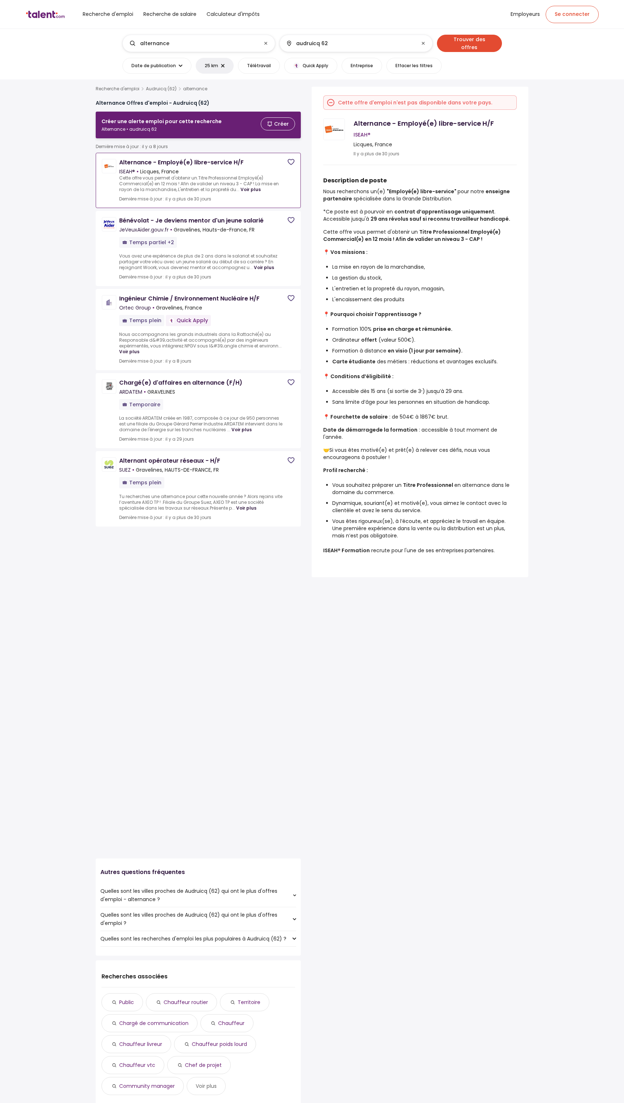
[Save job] (291, 162)
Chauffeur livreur (140, 1044)
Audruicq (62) (161, 89)
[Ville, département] (350, 43)
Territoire (249, 1002)
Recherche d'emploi (117, 89)
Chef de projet (203, 1065)
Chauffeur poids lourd (219, 1044)
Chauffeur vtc (137, 1065)
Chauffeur (231, 1023)
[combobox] (198, 43)
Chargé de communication (153, 1023)
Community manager (147, 1086)
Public (126, 1002)
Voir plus (250, 189)
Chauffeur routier (186, 1002)
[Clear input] (266, 43)
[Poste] (193, 43)
